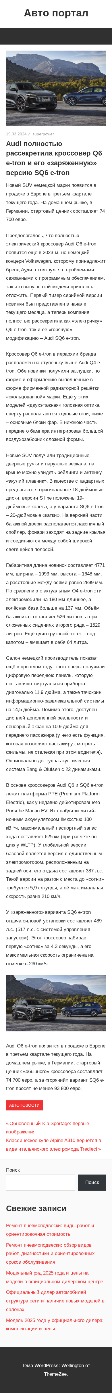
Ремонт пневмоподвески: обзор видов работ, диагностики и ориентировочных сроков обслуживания (50, 1253)
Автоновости (24, 1105)
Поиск (13, 1170)
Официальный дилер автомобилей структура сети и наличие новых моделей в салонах (55, 1301)
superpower (43, 134)
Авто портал (56, 13)
